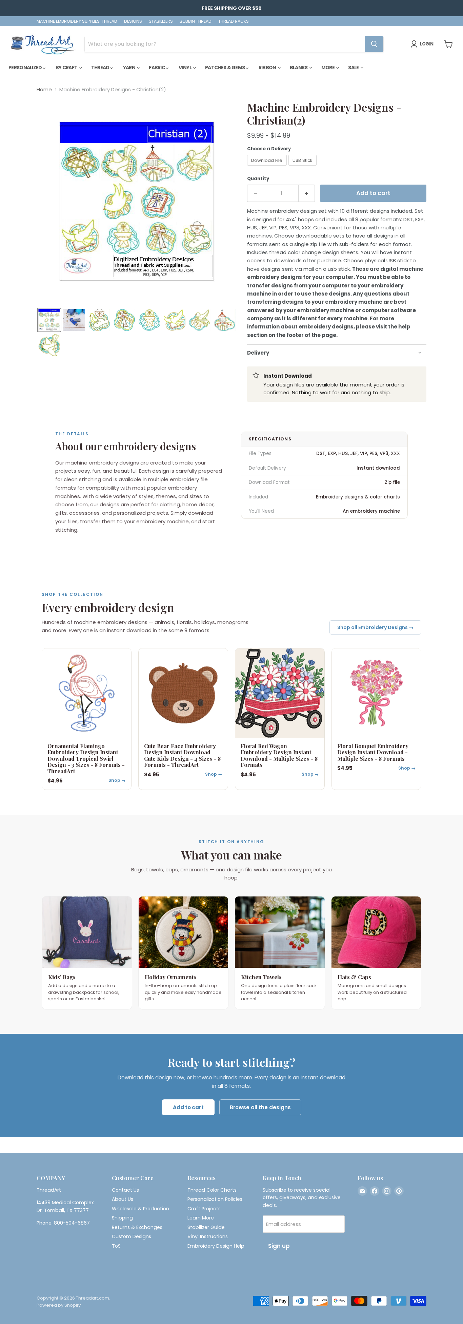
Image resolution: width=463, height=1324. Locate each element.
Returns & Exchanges (137, 1227)
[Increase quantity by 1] (307, 193)
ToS (116, 1246)
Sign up (279, 1246)
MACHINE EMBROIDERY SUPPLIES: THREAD (77, 21)
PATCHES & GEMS (225, 67)
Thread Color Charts (212, 1190)
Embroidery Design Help (215, 1246)
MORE (328, 67)
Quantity (258, 178)
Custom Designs (131, 1236)
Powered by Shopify (59, 1305)
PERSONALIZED (25, 67)
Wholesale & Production (140, 1208)
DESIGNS (133, 21)
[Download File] (267, 167)
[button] (49, 320)
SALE (354, 67)
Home (44, 89)
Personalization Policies (214, 1199)
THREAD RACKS (233, 21)
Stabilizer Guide (206, 1227)
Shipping (122, 1217)
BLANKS (299, 67)
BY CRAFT (67, 67)
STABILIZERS (161, 21)
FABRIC (157, 67)
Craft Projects (204, 1208)
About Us (122, 1199)
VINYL (185, 67)
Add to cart (188, 1107)
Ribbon (268, 67)
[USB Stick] (303, 167)
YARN (129, 67)
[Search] (374, 44)
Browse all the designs (260, 1107)
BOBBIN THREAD (196, 21)
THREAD (100, 67)
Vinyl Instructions (207, 1236)
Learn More (200, 1217)
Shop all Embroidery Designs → (375, 627)
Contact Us (125, 1190)
